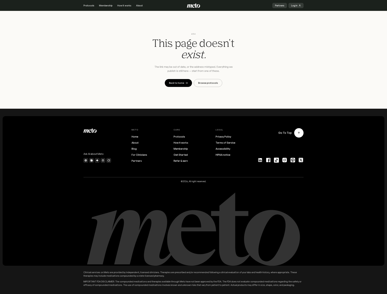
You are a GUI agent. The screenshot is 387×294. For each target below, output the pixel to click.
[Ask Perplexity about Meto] (103, 160)
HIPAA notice (223, 154)
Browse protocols (208, 82)
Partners (137, 160)
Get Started (181, 154)
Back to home (176, 82)
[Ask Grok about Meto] (108, 160)
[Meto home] (193, 5)
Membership (105, 5)
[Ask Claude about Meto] (91, 160)
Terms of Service (225, 142)
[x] (301, 160)
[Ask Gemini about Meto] (97, 160)
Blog (134, 148)
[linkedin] (260, 160)
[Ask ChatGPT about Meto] (85, 160)
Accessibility (223, 148)
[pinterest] (292, 160)
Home (135, 136)
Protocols (88, 5)
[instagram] (284, 160)
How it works (124, 5)
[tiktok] (276, 160)
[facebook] (268, 160)
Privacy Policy (223, 136)
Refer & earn (181, 160)
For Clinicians (139, 154)
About (139, 5)
